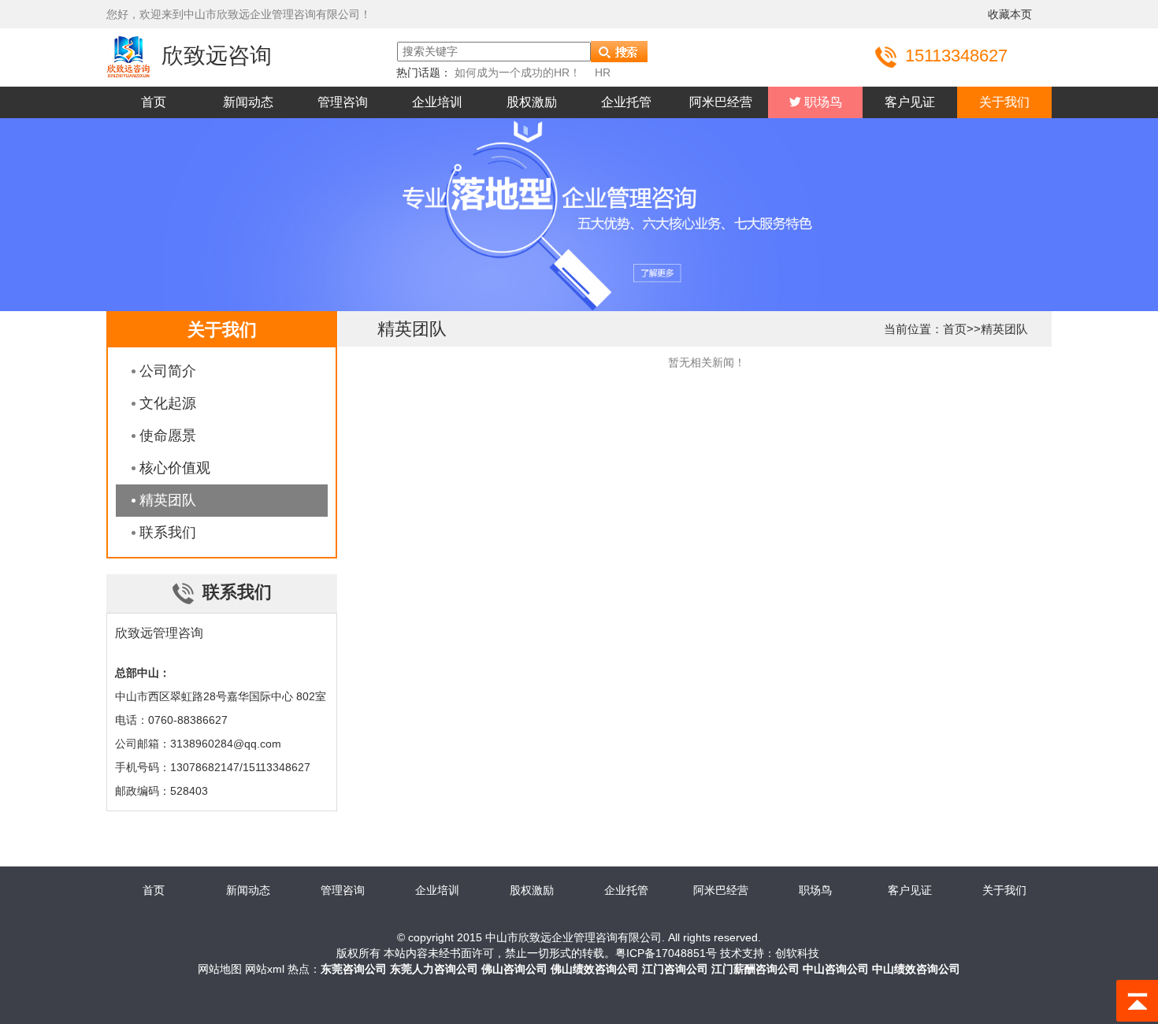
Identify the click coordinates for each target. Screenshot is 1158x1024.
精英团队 (167, 500)
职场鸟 (821, 102)
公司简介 (167, 371)
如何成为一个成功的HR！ (518, 72)
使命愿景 (167, 435)
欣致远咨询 (216, 55)
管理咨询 (342, 102)
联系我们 (167, 532)
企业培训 (437, 102)
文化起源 (167, 403)
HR (603, 72)
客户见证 (910, 102)
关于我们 (1004, 102)
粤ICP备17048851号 (666, 953)
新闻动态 (248, 102)
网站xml (264, 969)
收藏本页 (1010, 14)
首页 (153, 102)
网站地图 (220, 969)
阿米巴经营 (720, 102)
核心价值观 (174, 468)
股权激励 (532, 102)
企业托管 (626, 102)
